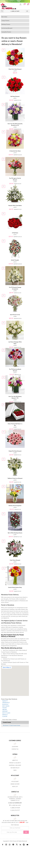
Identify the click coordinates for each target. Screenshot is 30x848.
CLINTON (4, 716)
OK (26, 832)
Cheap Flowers (5, 20)
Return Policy (15, 768)
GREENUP (5, 711)
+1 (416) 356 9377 (15, 810)
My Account (15, 781)
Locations (15, 746)
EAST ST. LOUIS (6, 713)
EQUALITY (5, 701)
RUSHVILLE (5, 704)
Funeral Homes (7, 722)
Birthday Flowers (6, 24)
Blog (15, 770)
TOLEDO (4, 707)
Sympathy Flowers (6, 32)
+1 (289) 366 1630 (16, 805)
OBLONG (4, 709)
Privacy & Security (15, 763)
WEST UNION (5, 706)
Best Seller (4, 17)
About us (15, 760)
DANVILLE (5, 714)
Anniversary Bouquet (7, 28)
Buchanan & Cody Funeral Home (11, 725)
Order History (15, 784)
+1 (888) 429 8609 (14, 11)
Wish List (15, 786)
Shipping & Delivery (15, 765)
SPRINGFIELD (6, 702)
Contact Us (15, 749)
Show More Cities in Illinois (9, 719)
